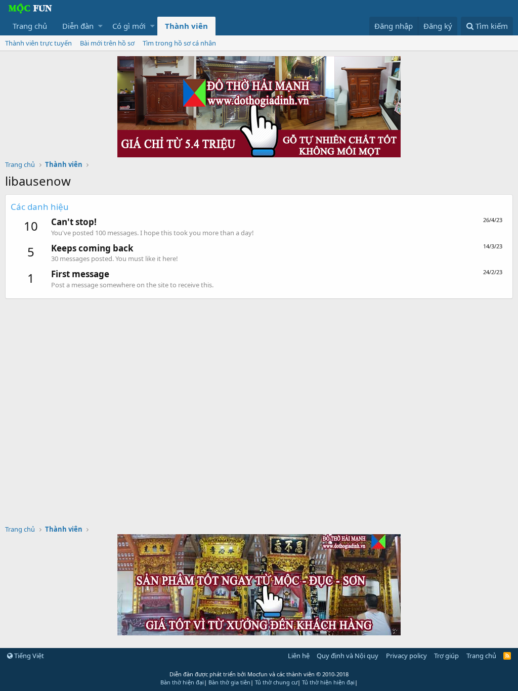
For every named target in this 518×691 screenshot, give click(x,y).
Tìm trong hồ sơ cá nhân (179, 43)
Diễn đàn (78, 26)
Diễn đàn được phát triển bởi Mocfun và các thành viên (259, 674)
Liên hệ (299, 655)
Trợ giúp (446, 655)
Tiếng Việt (28, 655)
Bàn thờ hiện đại (182, 682)
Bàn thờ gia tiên (229, 682)
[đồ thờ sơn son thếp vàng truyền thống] (259, 632)
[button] (100, 26)
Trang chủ (30, 26)
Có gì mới (129, 26)
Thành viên (186, 26)
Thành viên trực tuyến (38, 43)
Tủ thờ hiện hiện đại (328, 682)
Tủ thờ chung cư (276, 682)
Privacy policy (406, 655)
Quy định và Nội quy (347, 655)
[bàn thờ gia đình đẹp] (259, 154)
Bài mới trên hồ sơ (107, 43)
